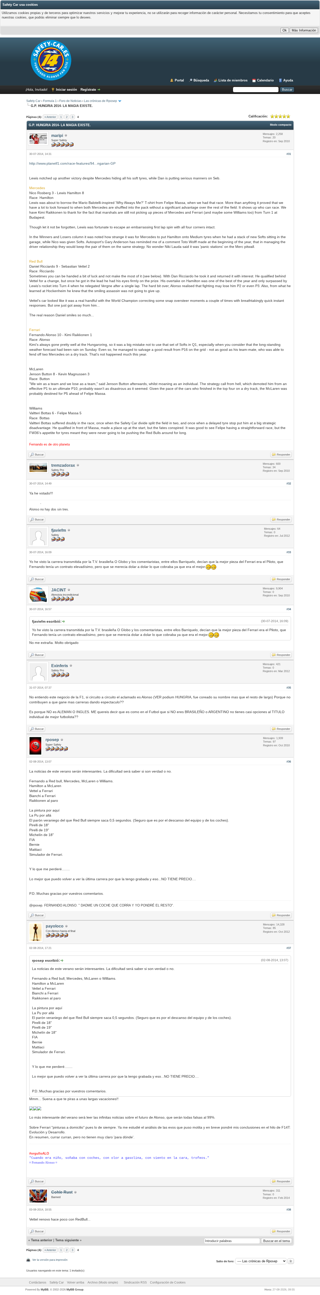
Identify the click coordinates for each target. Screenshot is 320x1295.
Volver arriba (75, 1282)
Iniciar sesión (66, 89)
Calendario (265, 80)
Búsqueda (201, 80)
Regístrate (88, 89)
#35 (288, 687)
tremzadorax (63, 465)
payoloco (55, 926)
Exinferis (59, 666)
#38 (288, 1209)
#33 (288, 552)
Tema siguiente (67, 1240)
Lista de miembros (233, 80)
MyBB (44, 1289)
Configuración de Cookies (168, 1282)
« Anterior (50, 116)
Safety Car (33, 101)
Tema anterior (41, 1240)
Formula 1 (50, 101)
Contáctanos (37, 1282)
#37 (288, 947)
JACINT (58, 590)
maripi (57, 135)
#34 (288, 609)
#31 (288, 153)
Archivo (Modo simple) (103, 1282)
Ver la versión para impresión (50, 1259)
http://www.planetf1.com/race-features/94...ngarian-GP (72, 163)
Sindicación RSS (135, 1282)
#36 (288, 761)
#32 (288, 483)
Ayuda (288, 80)
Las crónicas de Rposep (100, 101)
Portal (179, 80)
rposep (52, 740)
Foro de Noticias (70, 101)
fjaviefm (58, 530)
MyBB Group (75, 1289)
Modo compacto (281, 124)
